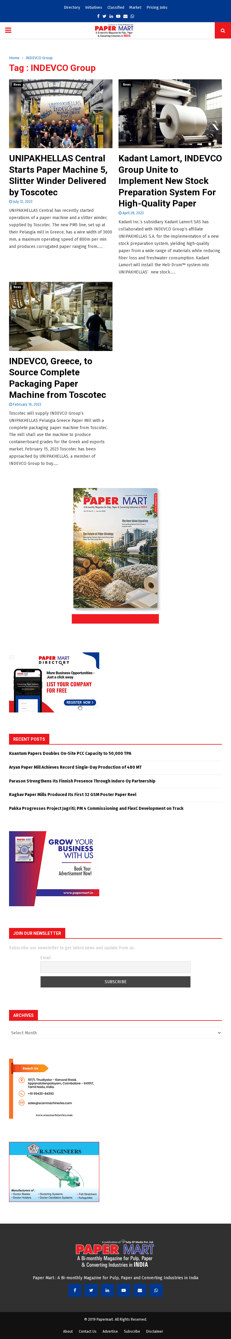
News (17, 85)
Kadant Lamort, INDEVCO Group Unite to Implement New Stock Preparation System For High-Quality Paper (170, 181)
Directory (72, 7)
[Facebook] (75, 1290)
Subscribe (132, 1331)
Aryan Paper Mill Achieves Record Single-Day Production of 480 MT (75, 767)
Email (45, 957)
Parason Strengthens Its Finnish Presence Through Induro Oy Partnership (82, 781)
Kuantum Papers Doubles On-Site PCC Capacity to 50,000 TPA (70, 753)
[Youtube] (123, 1290)
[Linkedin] (107, 1290)
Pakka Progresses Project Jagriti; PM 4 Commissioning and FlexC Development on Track (96, 808)
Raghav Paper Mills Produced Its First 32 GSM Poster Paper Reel (72, 794)
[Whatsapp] (156, 1290)
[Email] (139, 1290)
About (68, 1331)
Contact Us (88, 1331)
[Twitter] (91, 1290)
